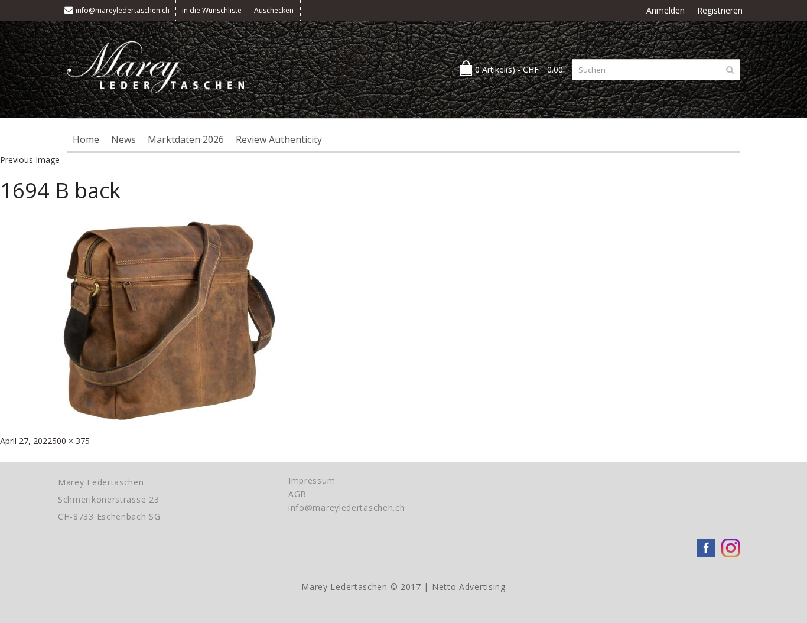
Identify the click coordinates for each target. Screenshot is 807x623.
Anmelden (665, 10)
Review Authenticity (279, 139)
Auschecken (274, 10)
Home (86, 139)
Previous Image (30, 159)
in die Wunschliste (212, 10)
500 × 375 (71, 440)
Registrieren (720, 10)
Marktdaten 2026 (186, 139)
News (123, 139)
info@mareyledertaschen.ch (123, 10)
